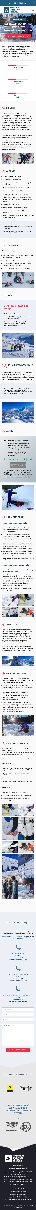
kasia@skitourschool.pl (18, 981)
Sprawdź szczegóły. (17, 711)
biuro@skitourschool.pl (15, 754)
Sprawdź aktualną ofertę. (18, 36)
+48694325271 (18, 957)
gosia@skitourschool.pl (18, 1001)
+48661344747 (18, 999)
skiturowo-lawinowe (25, 146)
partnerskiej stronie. (8, 150)
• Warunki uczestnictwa (18, 1195)
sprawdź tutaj (24, 792)
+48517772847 (18, 978)
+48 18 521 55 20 (17, 3)
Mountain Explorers (22, 530)
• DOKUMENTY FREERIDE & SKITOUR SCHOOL (18, 1199)
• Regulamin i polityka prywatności (18, 1197)
